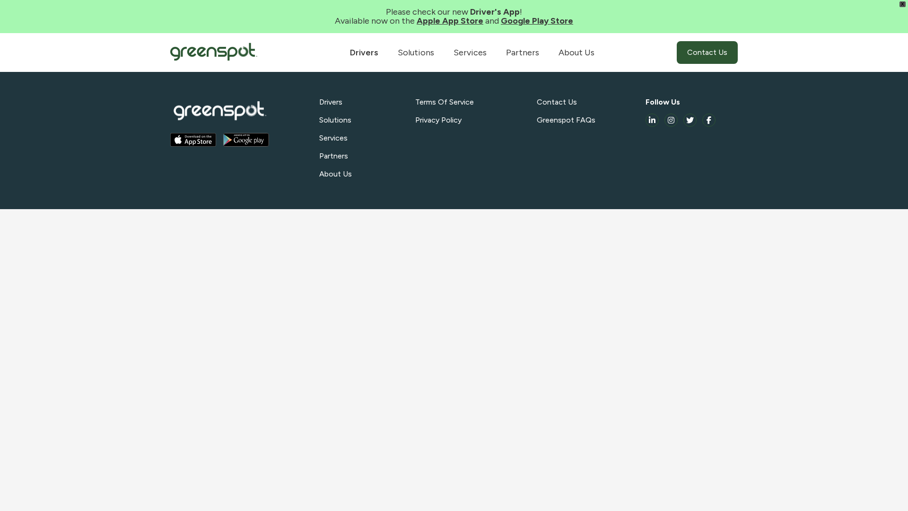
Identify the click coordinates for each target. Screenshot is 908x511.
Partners (522, 52)
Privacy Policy (438, 119)
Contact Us (707, 52)
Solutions (416, 52)
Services (470, 52)
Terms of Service (444, 101)
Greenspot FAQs (566, 119)
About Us (576, 52)
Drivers (364, 52)
